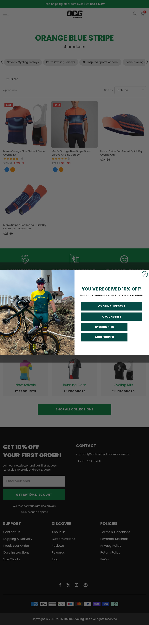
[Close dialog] (145, 274)
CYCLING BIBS (111, 317)
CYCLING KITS (104, 327)
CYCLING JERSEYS (111, 306)
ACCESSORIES (104, 337)
